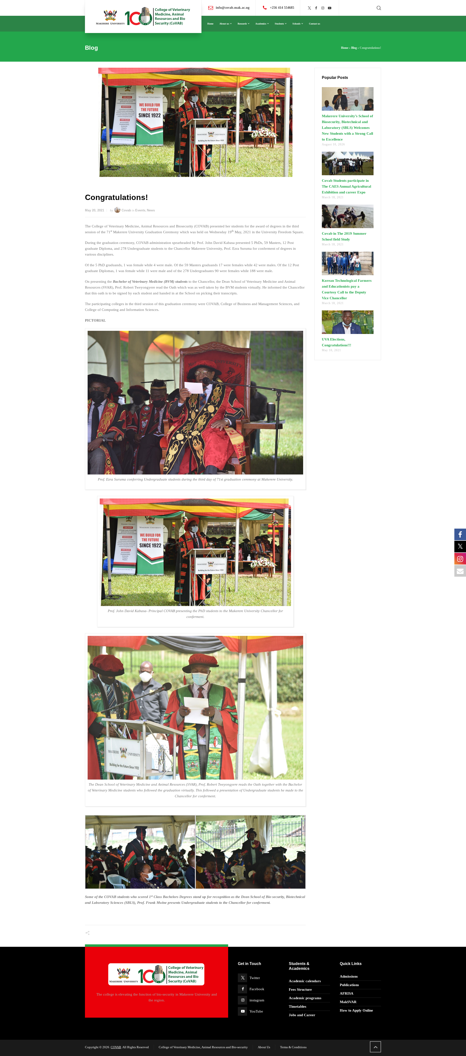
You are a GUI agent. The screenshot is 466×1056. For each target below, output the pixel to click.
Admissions (349, 976)
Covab (126, 210)
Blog (354, 48)
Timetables (297, 1006)
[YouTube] (329, 8)
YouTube (256, 1011)
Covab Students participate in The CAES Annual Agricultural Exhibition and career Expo (346, 186)
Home (344, 48)
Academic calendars (305, 981)
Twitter (255, 978)
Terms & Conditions (293, 1047)
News (151, 210)
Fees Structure (300, 989)
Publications (349, 985)
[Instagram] (323, 8)
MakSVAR (348, 1002)
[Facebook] (316, 8)
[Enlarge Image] (195, 122)
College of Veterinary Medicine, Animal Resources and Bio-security (203, 1047)
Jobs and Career (302, 1015)
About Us (264, 1047)
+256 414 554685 (282, 7)
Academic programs (305, 998)
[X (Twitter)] (309, 8)
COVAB (116, 1047)
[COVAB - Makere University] (143, 16)
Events (140, 210)
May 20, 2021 (94, 210)
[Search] (378, 8)
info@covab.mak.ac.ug (233, 7)
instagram (257, 1000)
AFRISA (346, 993)
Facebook (257, 989)
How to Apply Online (356, 1010)
